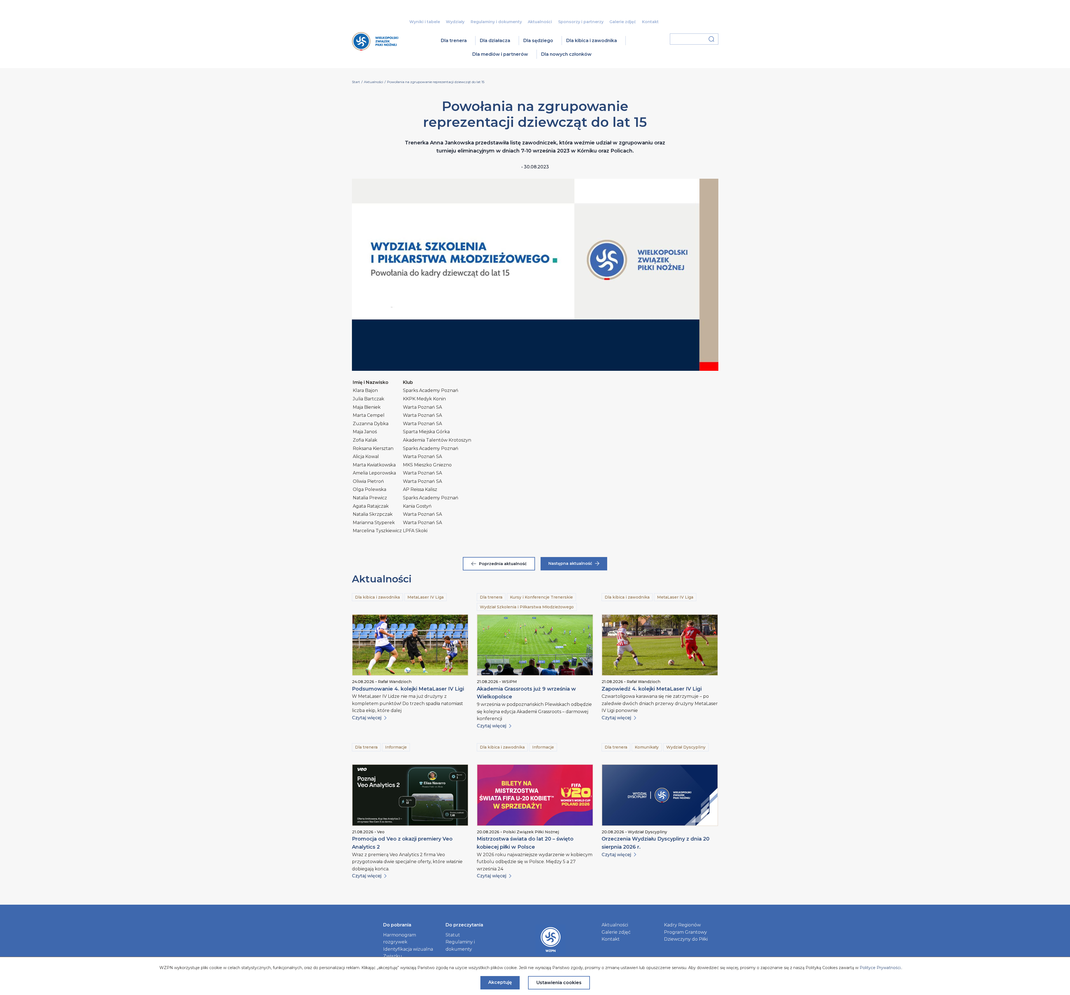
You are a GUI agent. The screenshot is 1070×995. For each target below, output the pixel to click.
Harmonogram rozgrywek (399, 938)
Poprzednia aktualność (503, 563)
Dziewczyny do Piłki (686, 939)
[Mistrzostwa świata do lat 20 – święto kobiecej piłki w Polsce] (535, 795)
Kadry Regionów (682, 925)
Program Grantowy (685, 932)
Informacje (396, 747)
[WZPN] (375, 48)
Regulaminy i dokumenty (496, 21)
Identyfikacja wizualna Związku (408, 952)
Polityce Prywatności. (880, 967)
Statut (453, 935)
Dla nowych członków (566, 54)
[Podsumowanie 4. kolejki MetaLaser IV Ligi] (410, 645)
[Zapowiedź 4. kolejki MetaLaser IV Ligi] (660, 645)
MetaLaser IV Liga (425, 597)
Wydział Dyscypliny (686, 747)
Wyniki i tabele (424, 21)
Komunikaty (647, 747)
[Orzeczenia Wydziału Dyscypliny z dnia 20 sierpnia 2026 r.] (660, 795)
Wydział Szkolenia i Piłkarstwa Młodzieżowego (527, 606)
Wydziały (455, 21)
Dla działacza (495, 40)
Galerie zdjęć (622, 21)
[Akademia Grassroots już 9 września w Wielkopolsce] (535, 645)
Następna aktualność (570, 563)
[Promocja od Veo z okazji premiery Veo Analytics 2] (410, 795)
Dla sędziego (538, 40)
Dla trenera (454, 40)
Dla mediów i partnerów (500, 54)
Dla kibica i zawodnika (591, 40)
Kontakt (650, 21)
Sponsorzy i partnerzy (581, 21)
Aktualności (540, 21)
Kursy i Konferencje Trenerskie (541, 597)
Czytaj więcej (366, 717)
